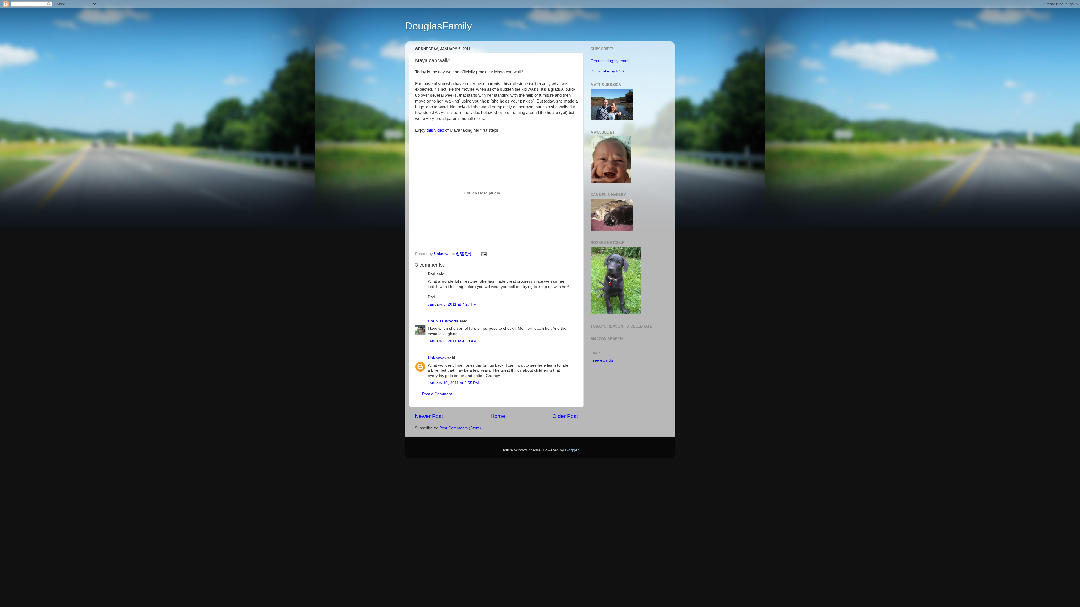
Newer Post (429, 416)
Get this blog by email (610, 61)
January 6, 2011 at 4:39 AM (452, 341)
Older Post (565, 416)
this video (435, 130)
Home (497, 416)
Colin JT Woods (443, 321)
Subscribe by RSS (608, 71)
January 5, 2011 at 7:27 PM (452, 304)
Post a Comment (437, 394)
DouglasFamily (438, 26)
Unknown (437, 358)
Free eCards (602, 360)
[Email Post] (484, 254)
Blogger (572, 450)
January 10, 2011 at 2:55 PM (453, 383)
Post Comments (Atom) (460, 428)
